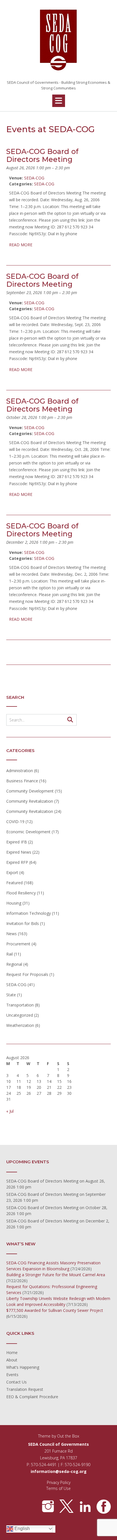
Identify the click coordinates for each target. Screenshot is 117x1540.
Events (12, 1374)
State (11, 994)
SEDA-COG (44, 184)
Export (12, 872)
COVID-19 (15, 821)
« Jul (10, 1111)
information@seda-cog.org (59, 1471)
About (11, 1360)
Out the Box (68, 1436)
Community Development (30, 791)
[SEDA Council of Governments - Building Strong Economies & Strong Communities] (58, 40)
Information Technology (28, 913)
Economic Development (28, 831)
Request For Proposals (27, 974)
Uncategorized (19, 1015)
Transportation (20, 1005)
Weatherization (20, 1025)
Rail (9, 954)
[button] (58, 101)
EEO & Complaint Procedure (32, 1396)
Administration (19, 770)
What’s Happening (22, 1367)
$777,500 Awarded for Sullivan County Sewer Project (54, 1310)
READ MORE (20, 244)
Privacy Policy (58, 1482)
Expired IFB (16, 842)
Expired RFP (17, 862)
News (11, 933)
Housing (13, 903)
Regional (14, 964)
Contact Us (16, 1382)
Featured (14, 882)
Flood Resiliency (21, 893)
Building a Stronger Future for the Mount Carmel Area (55, 1274)
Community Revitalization (29, 801)
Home (12, 1352)
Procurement (18, 943)
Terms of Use (58, 1488)
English (21, 1528)
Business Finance (22, 780)
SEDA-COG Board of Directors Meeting (42, 1181)
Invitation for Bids (22, 923)
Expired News (18, 852)
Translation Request (24, 1389)
